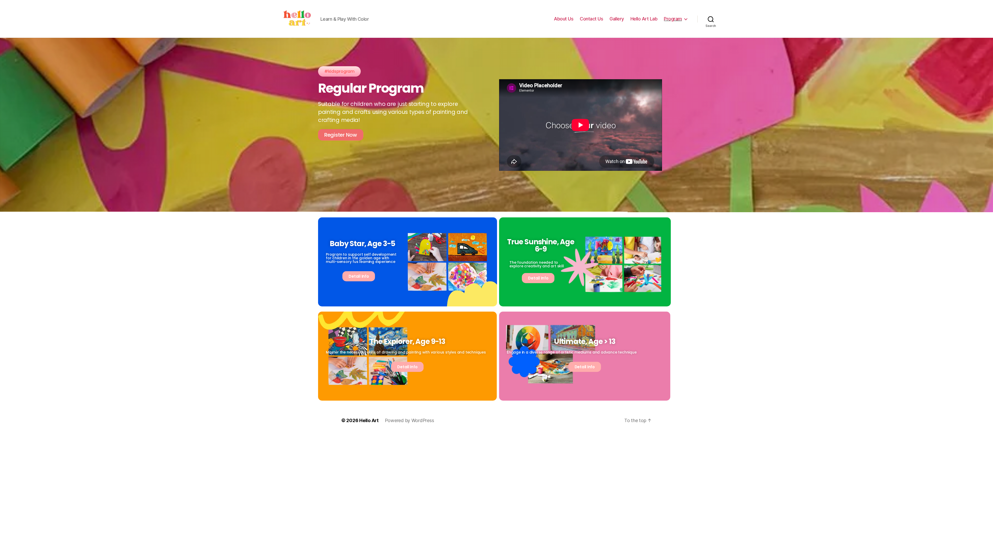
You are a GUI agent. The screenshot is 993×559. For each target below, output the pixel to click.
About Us (563, 18)
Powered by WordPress (409, 420)
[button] (339, 71)
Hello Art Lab (644, 18)
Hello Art (369, 420)
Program (673, 18)
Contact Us (591, 18)
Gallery (617, 18)
